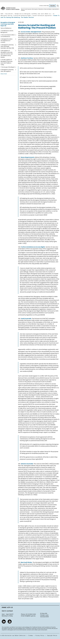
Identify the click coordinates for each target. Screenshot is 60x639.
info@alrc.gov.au (30, 616)
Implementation (55, 9)
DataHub (23, 10)
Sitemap (30, 635)
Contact (41, 5)
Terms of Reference (6, 28)
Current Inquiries (27, 9)
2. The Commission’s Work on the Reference (8, 35)
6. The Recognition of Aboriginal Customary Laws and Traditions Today (6, 62)
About (22, 9)
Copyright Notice (52, 635)
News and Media (47, 9)
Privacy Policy (39, 635)
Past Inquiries (35, 9)
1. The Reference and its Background (7, 31)
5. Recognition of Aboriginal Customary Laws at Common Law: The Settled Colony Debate (7, 54)
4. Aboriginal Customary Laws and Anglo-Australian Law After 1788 (7, 46)
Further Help (46, 5)
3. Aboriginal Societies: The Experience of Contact (7, 41)
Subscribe (52, 5)
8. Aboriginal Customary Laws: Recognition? (7, 70)
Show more (4, 73)
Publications (41, 9)
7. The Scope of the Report (8, 67)
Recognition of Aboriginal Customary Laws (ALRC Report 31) (8, 24)
